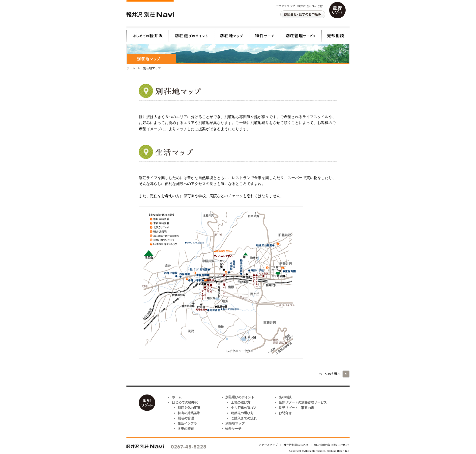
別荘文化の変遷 (189, 408)
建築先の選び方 (242, 413)
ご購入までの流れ (244, 418)
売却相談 (335, 34)
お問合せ (285, 413)
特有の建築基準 (189, 413)
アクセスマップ (285, 5)
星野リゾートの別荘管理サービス (300, 34)
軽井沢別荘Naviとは (296, 444)
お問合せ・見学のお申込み (302, 14)
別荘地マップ (231, 34)
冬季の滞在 (186, 428)
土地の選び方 (240, 402)
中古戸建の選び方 (244, 408)
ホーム (130, 68)
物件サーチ (264, 34)
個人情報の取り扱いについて (332, 444)
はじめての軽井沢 (147, 34)
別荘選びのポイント (191, 34)
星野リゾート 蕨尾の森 (296, 408)
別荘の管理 (186, 418)
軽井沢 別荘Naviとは (310, 5)
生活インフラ (187, 423)
